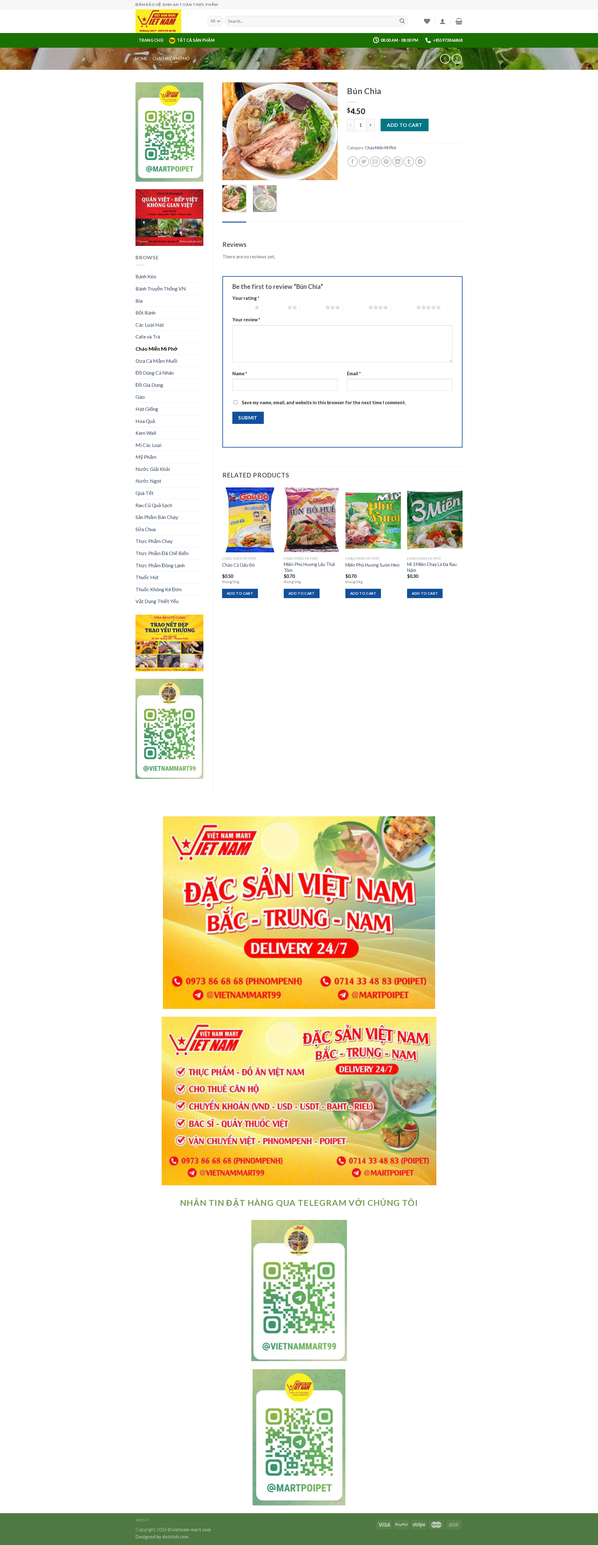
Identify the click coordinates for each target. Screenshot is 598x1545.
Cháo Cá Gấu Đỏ (238, 565)
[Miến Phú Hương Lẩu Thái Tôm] (311, 520)
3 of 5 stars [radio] (312, 307)
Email (354, 373)
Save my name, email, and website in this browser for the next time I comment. (324, 402)
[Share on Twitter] (364, 161)
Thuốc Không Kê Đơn (158, 589)
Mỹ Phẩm (145, 457)
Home (141, 58)
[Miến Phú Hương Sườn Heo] (373, 520)
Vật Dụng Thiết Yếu (156, 601)
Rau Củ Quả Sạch (153, 505)
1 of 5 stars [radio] (241, 307)
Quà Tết (144, 493)
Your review (246, 319)
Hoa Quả (145, 421)
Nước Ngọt (148, 481)
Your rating (245, 298)
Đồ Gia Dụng (149, 385)
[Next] (327, 131)
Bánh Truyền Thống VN (160, 288)
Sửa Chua (145, 529)
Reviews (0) (234, 227)
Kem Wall (145, 433)
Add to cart (404, 125)
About (142, 1520)
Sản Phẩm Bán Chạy (156, 517)
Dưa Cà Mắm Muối (156, 361)
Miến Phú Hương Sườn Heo (372, 565)
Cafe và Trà (147, 336)
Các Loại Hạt (149, 325)
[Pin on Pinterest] (386, 161)
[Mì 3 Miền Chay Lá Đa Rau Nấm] (435, 520)
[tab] (234, 228)
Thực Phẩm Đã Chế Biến (161, 553)
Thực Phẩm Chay (154, 541)
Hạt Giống (146, 409)
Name (239, 373)
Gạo (140, 397)
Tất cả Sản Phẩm (196, 40)
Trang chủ (151, 40)
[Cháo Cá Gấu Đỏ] (250, 520)
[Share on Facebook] (353, 161)
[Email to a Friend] (375, 161)
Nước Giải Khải (152, 469)
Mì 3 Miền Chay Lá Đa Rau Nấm (432, 567)
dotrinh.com (175, 1536)
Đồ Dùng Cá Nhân (154, 373)
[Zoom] (230, 172)
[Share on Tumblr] (409, 161)
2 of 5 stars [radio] (274, 307)
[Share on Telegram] (420, 161)
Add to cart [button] (240, 593)
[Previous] (232, 131)
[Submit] (402, 21)
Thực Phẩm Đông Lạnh (160, 565)
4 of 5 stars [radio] (355, 307)
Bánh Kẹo (145, 276)
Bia (139, 301)
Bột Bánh (145, 312)
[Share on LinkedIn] (397, 161)
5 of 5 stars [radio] (403, 307)
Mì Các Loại (148, 445)
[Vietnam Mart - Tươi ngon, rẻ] (166, 21)
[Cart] (459, 21)
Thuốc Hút (147, 577)
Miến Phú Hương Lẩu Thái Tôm (309, 567)
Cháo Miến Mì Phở (171, 58)
